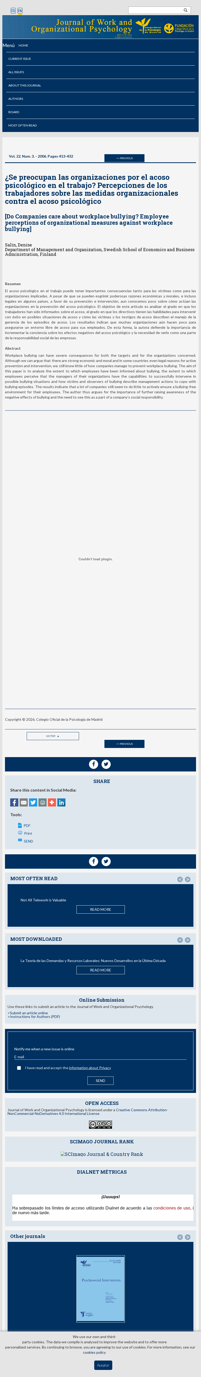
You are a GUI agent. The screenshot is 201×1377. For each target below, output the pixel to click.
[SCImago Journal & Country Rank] (102, 1153)
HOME (23, 45)
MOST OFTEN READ (22, 125)
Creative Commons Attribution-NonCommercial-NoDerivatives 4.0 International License (88, 1112)
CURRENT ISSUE (19, 59)
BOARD (13, 112)
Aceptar (103, 1365)
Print (28, 833)
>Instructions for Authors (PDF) (34, 1016)
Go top (51, 736)
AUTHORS (15, 99)
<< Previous (124, 158)
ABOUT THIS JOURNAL (24, 85)
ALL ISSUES (16, 72)
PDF (27, 825)
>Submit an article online (28, 1013)
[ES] (13, 11)
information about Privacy (90, 1067)
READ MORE (100, 909)
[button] (180, 879)
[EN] (20, 11)
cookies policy (94, 1352)
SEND (28, 841)
